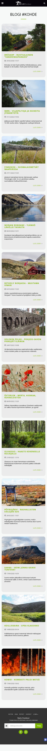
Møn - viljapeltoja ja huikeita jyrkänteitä (22, 112)
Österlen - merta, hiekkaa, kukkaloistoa (20, 396)
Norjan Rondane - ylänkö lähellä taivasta (19, 226)
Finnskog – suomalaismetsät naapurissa (21, 168)
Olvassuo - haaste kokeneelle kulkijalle (22, 452)
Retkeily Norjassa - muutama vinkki (21, 284)
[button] (2, 3)
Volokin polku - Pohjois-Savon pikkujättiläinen (22, 340)
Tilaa (39, 726)
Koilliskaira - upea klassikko (21, 625)
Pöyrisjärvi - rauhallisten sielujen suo (20, 510)
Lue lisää (37, 71)
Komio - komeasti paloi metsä (22, 679)
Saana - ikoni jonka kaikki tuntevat (20, 568)
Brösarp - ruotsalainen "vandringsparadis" (18, 56)
